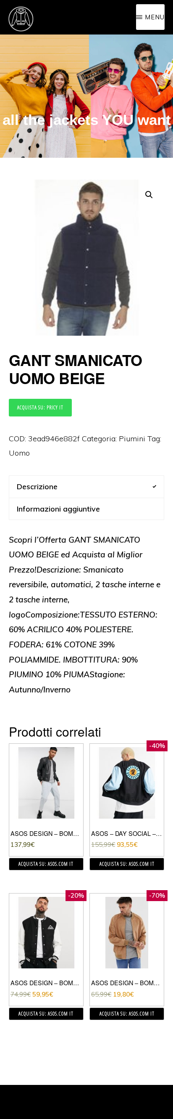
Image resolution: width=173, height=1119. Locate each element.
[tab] (87, 486)
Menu (155, 17)
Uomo (19, 453)
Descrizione (37, 486)
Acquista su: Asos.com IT (45, 863)
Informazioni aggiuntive (58, 509)
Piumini (132, 438)
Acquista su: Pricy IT (40, 407)
